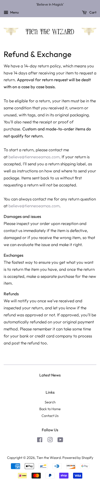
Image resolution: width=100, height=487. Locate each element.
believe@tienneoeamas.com (33, 156)
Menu (14, 12)
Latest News (50, 375)
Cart (92, 12)
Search (50, 402)
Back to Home (50, 409)
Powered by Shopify (77, 457)
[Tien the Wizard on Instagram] (50, 441)
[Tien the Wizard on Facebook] (39, 441)
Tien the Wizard (48, 457)
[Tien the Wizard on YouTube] (60, 441)
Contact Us (50, 416)
